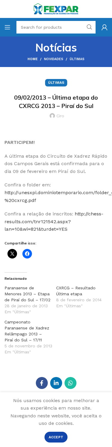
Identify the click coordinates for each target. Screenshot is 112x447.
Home (32, 59)
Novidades (53, 59)
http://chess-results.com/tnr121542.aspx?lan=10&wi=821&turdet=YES (53, 221)
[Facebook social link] (42, 383)
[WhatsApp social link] (70, 383)
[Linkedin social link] (56, 383)
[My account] (105, 27)
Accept (56, 437)
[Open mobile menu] (7, 27)
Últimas (77, 59)
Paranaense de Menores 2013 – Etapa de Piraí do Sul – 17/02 (27, 293)
